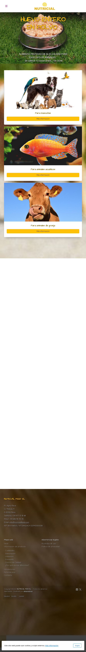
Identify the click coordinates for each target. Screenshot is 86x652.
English (14, 596)
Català (21, 596)
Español (7, 596)
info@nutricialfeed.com (19, 522)
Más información (43, 119)
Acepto (77, 646)
